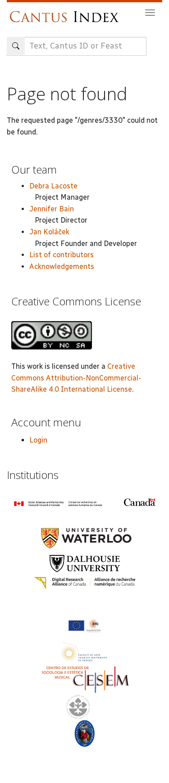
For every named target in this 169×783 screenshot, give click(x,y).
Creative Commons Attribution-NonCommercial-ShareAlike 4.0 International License (76, 378)
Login (38, 440)
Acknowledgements (61, 266)
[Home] (66, 12)
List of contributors (61, 255)
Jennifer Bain (51, 209)
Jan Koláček (49, 232)
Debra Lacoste (53, 186)
